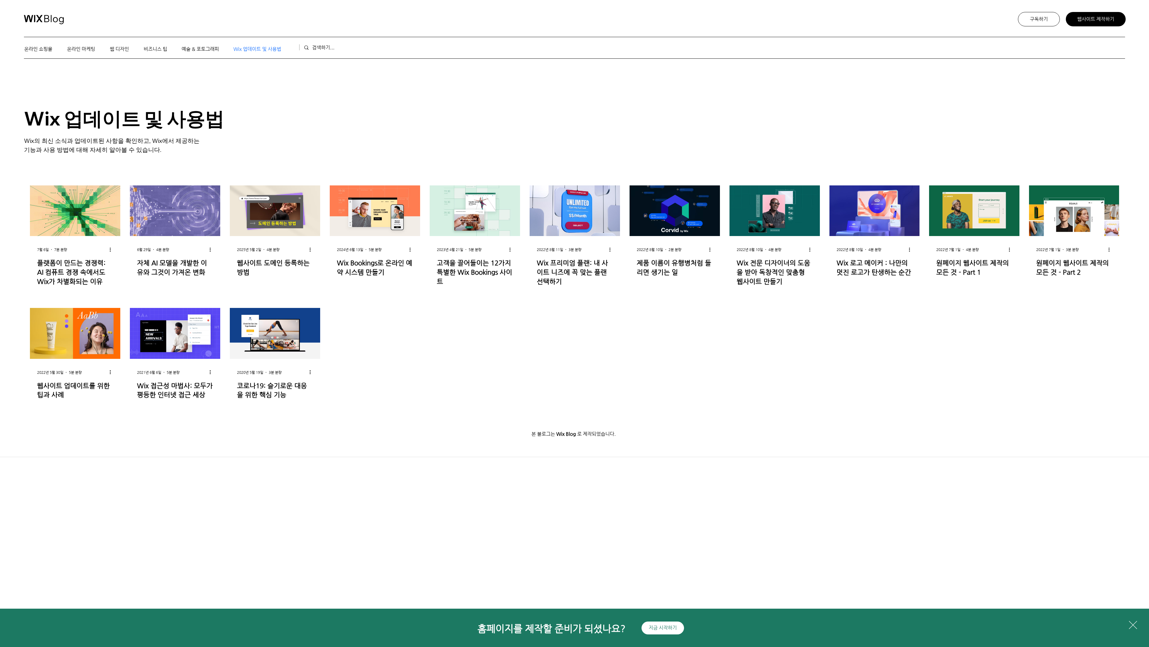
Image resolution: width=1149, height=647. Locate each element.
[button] (1133, 625)
